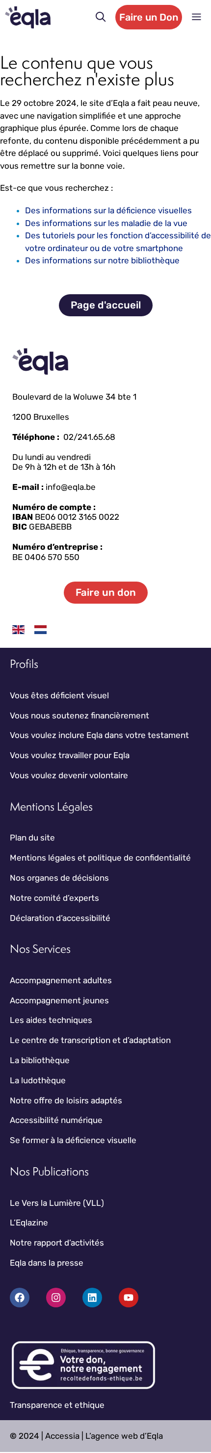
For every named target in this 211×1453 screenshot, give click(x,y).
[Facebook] (19, 1297)
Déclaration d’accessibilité (60, 918)
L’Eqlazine (29, 1222)
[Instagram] (56, 1297)
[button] (101, 17)
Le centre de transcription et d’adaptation (90, 1040)
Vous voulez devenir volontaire (69, 775)
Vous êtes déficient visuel (59, 695)
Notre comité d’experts (54, 898)
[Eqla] (28, 17)
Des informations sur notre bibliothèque (102, 260)
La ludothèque (38, 1080)
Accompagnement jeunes (59, 1000)
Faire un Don (148, 17)
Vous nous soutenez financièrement (79, 715)
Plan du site (32, 837)
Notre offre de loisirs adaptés (66, 1100)
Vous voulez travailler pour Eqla (70, 755)
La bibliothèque (40, 1060)
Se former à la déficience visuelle (73, 1140)
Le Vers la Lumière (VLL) (57, 1203)
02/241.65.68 (89, 437)
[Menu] (196, 17)
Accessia (62, 1436)
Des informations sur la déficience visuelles (108, 210)
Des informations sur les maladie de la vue (106, 223)
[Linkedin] (92, 1297)
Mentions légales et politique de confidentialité (100, 858)
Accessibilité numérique (56, 1120)
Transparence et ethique (57, 1405)
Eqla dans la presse (46, 1263)
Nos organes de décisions (59, 878)
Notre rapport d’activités (57, 1243)
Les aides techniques (51, 1020)
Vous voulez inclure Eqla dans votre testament (99, 735)
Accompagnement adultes (61, 980)
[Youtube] (128, 1297)
